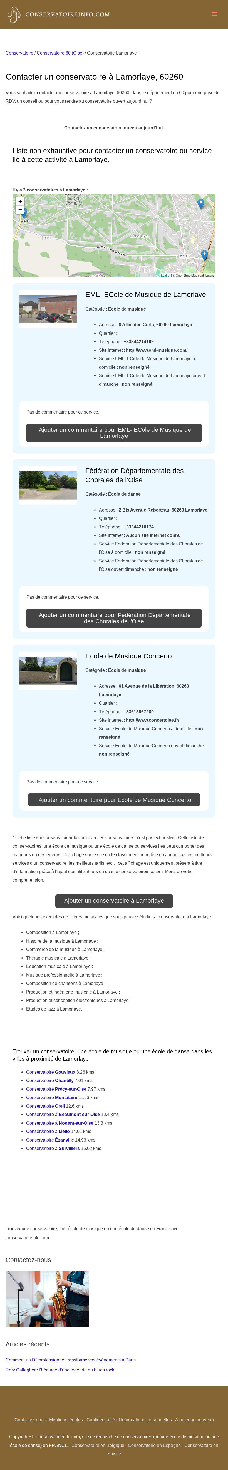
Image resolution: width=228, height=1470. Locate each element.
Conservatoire (19, 52)
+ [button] (20, 201)
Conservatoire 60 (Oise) (60, 52)
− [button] (20, 209)
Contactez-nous (30, 1419)
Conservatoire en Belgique (97, 1445)
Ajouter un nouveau (194, 1419)
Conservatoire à (63, 1114)
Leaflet (165, 275)
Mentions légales (66, 1419)
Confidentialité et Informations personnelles (129, 1419)
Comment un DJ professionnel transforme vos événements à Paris (71, 1359)
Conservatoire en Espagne (154, 1445)
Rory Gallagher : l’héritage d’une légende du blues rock (60, 1369)
